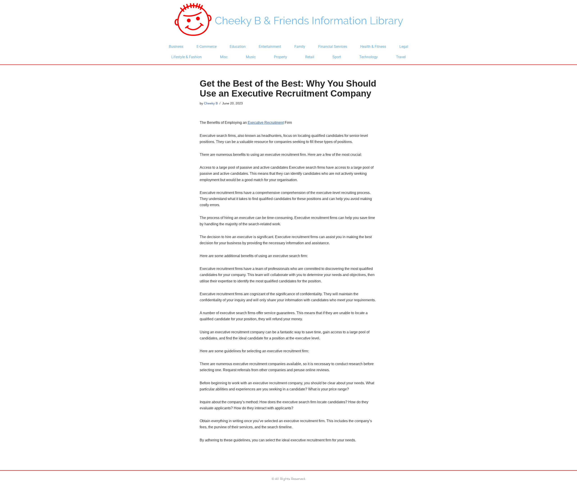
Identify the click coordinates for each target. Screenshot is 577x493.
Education (238, 46)
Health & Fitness (373, 46)
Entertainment (270, 46)
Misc (224, 57)
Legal (403, 46)
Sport (336, 57)
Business (176, 46)
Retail (309, 57)
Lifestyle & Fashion (186, 57)
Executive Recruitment (266, 122)
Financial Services (332, 46)
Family (299, 46)
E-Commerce (207, 46)
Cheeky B (211, 103)
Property (280, 57)
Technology (368, 57)
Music (251, 57)
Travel (401, 57)
